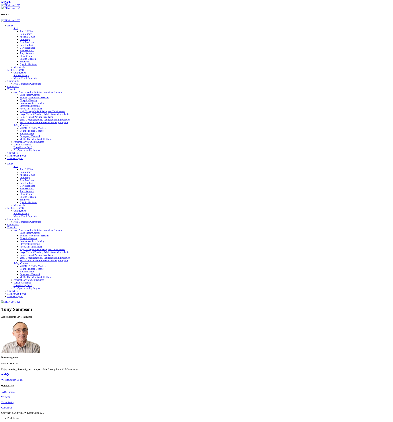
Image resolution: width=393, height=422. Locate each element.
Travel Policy (7, 402)
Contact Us (6, 407)
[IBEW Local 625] (10, 5)
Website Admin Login (12, 379)
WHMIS (5, 397)
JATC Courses (8, 392)
